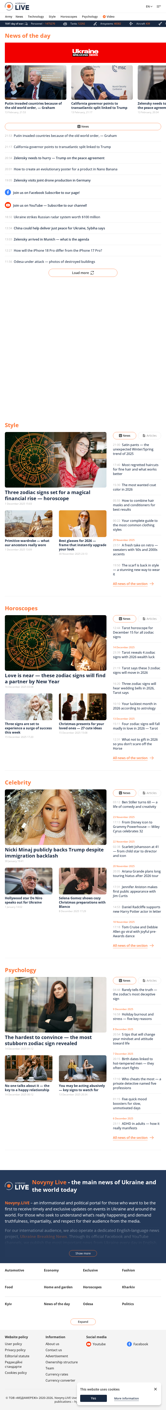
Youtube (99, 1344)
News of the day (57, 1304)
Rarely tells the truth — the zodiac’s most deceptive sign (135, 994)
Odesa (88, 1304)
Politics (128, 1304)
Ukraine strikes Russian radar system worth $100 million (57, 217)
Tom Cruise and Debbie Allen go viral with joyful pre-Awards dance (135, 931)
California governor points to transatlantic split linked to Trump (62, 147)
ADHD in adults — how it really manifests (136, 1125)
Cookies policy (16, 1372)
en (148, 6)
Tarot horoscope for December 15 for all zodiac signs (133, 632)
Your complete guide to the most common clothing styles (135, 525)
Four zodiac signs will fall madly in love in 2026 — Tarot (136, 726)
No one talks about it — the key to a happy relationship (27, 1087)
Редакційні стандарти (13, 1364)
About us (52, 1344)
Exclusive (90, 1270)
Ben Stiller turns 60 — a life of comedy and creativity (135, 804)
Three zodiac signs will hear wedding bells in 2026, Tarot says (134, 688)
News (19, 16)
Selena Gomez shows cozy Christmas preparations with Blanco (82, 902)
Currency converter (60, 1380)
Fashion (128, 1270)
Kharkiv (128, 1287)
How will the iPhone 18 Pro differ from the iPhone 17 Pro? (58, 250)
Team (50, 1368)
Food (9, 1287)
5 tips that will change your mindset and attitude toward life (134, 1039)
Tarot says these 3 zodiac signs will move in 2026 (136, 670)
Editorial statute (17, 1356)
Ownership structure (62, 1362)
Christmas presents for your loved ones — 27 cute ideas (81, 726)
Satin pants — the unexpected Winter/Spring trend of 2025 (133, 449)
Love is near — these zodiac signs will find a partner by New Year (55, 678)
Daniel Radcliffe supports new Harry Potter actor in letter (137, 909)
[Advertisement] (83, 346)
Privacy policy (15, 1350)
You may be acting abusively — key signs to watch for (82, 1087)
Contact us (54, 1350)
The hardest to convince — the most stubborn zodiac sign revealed (48, 1040)
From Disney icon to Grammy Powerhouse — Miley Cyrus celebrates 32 (136, 826)
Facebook (140, 1344)
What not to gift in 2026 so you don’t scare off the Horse (135, 744)
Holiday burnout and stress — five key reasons (133, 1016)
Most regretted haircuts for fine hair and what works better (136, 469)
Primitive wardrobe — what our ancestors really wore (27, 542)
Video (111, 16)
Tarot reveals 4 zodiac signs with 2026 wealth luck (134, 654)
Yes (93, 1398)
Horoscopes (69, 16)
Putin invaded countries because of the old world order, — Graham (65, 135)
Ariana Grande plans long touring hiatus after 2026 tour (137, 873)
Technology (36, 16)
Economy (51, 1270)
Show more (83, 1253)
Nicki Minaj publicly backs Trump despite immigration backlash (54, 852)
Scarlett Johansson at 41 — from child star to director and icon (136, 851)
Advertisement (57, 1356)
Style (52, 16)
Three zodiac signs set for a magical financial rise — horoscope (47, 495)
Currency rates (57, 1374)
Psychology (90, 16)
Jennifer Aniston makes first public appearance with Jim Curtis (135, 891)
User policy (13, 1344)
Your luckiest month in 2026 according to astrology (134, 706)
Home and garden (58, 1287)
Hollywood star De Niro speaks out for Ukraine (23, 900)
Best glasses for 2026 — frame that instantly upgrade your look (82, 544)
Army (8, 16)
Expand (83, 1322)
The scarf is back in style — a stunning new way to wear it (136, 569)
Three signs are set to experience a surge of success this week (28, 728)
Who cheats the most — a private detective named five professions (137, 1083)
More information (126, 1398)
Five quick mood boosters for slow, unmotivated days (130, 1103)
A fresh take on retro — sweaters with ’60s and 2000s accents (135, 549)
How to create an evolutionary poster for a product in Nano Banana (65, 169)
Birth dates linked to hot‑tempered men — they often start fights (133, 1063)
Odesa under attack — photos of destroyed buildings (54, 261)
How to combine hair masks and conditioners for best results (134, 505)
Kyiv (8, 1304)
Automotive (14, 1270)
